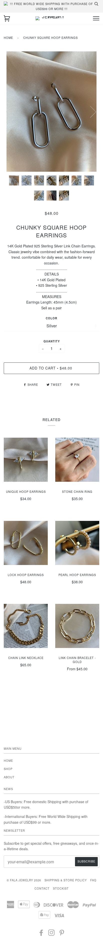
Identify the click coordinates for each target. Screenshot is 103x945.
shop (8, 769)
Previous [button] (12, 111)
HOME (8, 761)
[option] (51, 111)
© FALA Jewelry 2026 (24, 880)
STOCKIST (61, 888)
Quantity (52, 341)
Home (8, 38)
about (9, 777)
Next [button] (90, 111)
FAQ (93, 880)
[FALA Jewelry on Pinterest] (61, 934)
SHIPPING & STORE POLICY (65, 880)
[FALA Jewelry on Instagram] (51, 934)
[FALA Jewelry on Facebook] (41, 934)
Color (51, 318)
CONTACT (42, 888)
